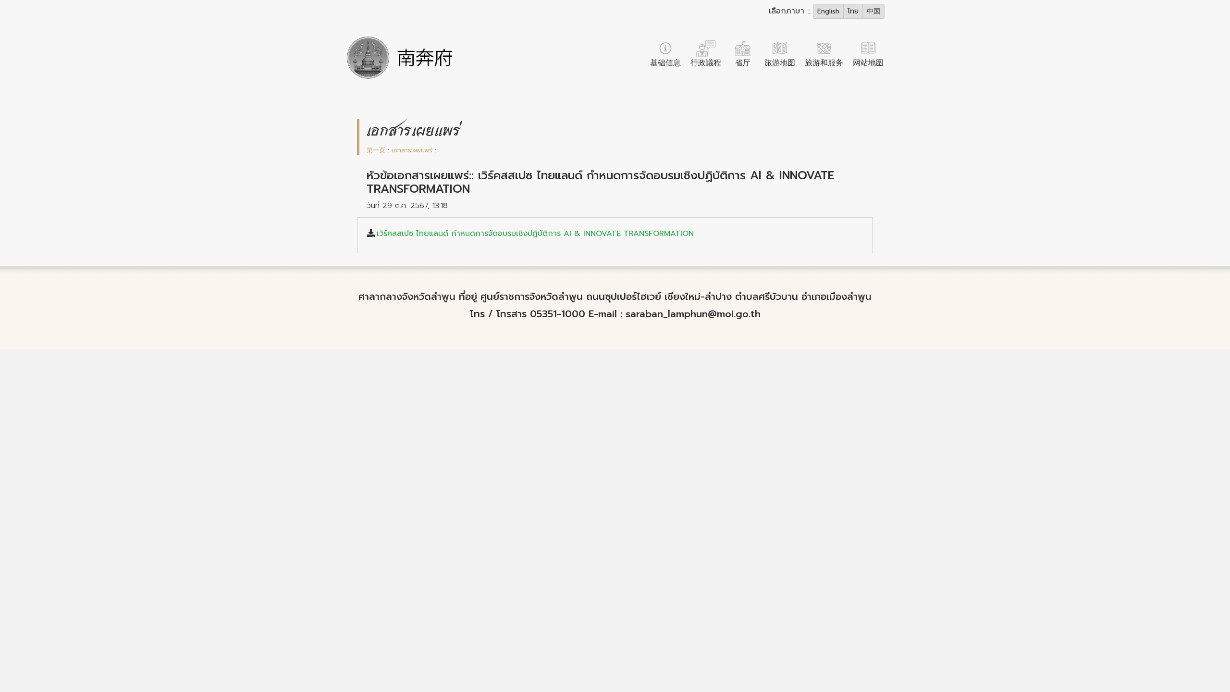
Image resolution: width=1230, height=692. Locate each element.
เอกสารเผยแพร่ (412, 150)
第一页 (376, 150)
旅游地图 (779, 63)
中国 (873, 11)
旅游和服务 (824, 63)
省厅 (742, 63)
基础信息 (665, 63)
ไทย (853, 11)
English (828, 11)
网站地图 (868, 63)
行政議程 (705, 63)
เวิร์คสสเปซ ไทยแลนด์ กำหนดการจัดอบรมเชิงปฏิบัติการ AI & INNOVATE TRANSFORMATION (535, 233)
